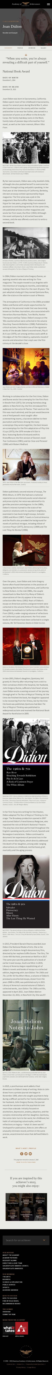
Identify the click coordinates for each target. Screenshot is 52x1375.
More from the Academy (14, 1320)
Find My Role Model (11, 1301)
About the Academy (11, 1255)
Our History (8, 1252)
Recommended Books (12, 1304)
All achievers (11, 21)
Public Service (9, 1285)
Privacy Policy (20, 1367)
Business (7, 1279)
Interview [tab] (31, 48)
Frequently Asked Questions (35, 1364)
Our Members (9, 1274)
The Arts (7, 1277)
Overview (7, 1312)
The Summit (8, 1309)
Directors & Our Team (12, 1263)
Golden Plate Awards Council (16, 1266)
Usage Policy (31, 1367)
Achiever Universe (10, 1290)
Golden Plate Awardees (13, 1268)
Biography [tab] (8, 48)
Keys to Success (10, 1296)
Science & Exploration (13, 1282)
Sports (6, 1287)
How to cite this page (26, 1162)
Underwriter (11, 1364)
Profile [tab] (20, 48)
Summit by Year (9, 1314)
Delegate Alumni (10, 1260)
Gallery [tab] (43, 48)
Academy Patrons (10, 1258)
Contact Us (20, 1364)
